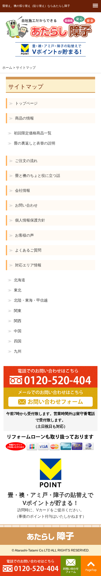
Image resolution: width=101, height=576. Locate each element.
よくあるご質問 (25, 250)
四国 (14, 341)
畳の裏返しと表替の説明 (31, 143)
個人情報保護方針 (27, 220)
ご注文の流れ (23, 161)
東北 (14, 290)
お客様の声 (21, 235)
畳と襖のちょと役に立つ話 (34, 176)
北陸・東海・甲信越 (28, 300)
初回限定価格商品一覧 (29, 133)
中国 (14, 331)
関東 (14, 311)
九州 (14, 351)
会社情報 (19, 190)
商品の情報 (21, 118)
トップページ (23, 103)
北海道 (16, 280)
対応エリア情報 (25, 265)
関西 (14, 321)
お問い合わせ (23, 205)
